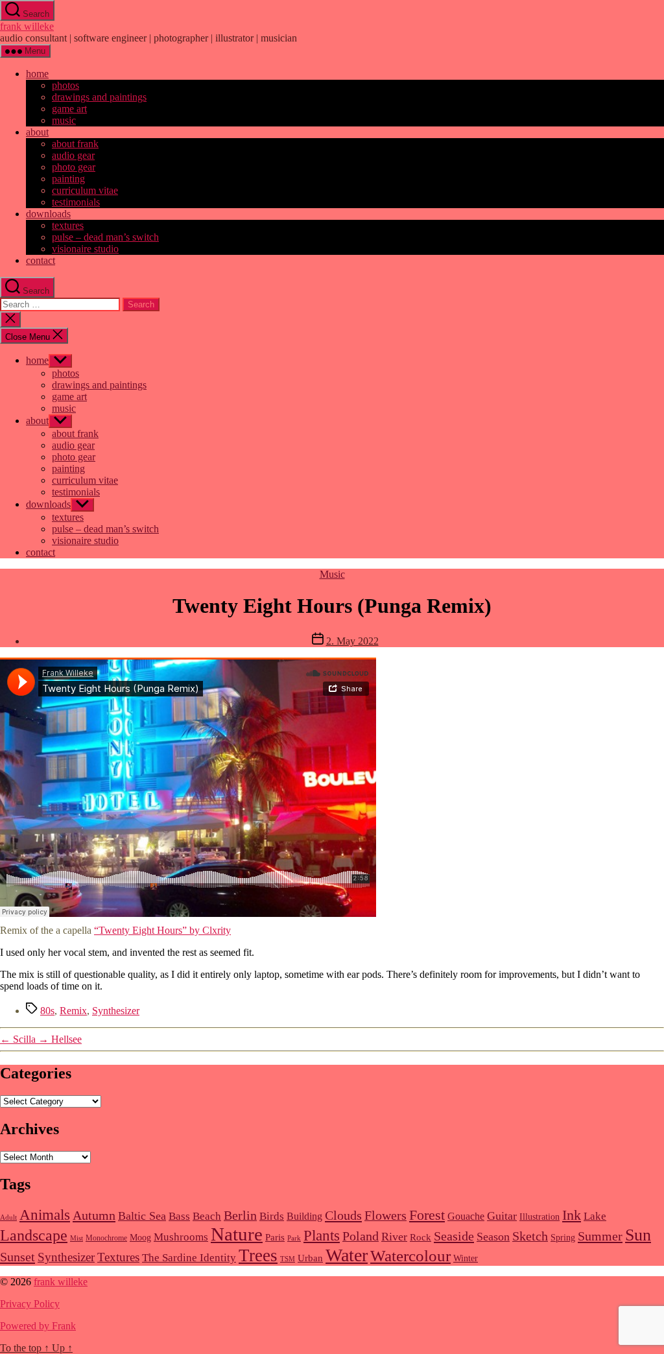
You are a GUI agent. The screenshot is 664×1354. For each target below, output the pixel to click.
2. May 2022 (352, 641)
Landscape (33, 1235)
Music (332, 574)
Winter (465, 1258)
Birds (271, 1216)
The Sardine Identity (189, 1258)
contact (40, 260)
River (394, 1236)
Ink (571, 1215)
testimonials (76, 202)
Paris (275, 1237)
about (37, 131)
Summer (600, 1236)
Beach (207, 1216)
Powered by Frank (38, 1325)
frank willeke (27, 26)
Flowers (385, 1215)
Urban (310, 1258)
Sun (638, 1235)
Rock (420, 1237)
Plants (321, 1235)
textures (68, 225)
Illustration (539, 1217)
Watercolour (410, 1255)
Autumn (94, 1215)
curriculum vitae (85, 190)
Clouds (343, 1215)
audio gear (73, 155)
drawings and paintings (99, 96)
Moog (140, 1237)
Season (493, 1236)
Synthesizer (115, 1010)
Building (304, 1216)
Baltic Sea (142, 1215)
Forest (427, 1215)
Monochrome (106, 1237)
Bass (179, 1216)
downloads (48, 213)
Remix (73, 1010)
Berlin (240, 1215)
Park (294, 1238)
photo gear (73, 166)
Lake (595, 1216)
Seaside (454, 1236)
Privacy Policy (30, 1303)
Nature (237, 1234)
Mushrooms (181, 1237)
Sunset (17, 1257)
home (37, 73)
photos (65, 85)
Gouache (465, 1216)
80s (47, 1010)
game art (69, 108)
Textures (118, 1257)
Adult (8, 1217)
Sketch (530, 1236)
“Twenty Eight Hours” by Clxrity (162, 930)
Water (347, 1255)
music (64, 120)
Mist (76, 1238)
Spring (563, 1237)
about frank (75, 143)
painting (68, 178)
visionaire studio (85, 248)
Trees (258, 1255)
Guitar (502, 1215)
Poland (360, 1236)
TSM (287, 1259)
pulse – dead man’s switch (105, 237)
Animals (44, 1214)
